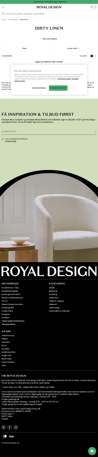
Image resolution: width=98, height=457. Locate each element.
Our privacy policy (64, 79)
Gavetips (5, 349)
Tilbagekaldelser (8, 324)
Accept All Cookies (58, 88)
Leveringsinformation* (11, 294)
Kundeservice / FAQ (10, 288)
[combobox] (73, 48)
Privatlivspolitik (8, 308)
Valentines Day (8, 335)
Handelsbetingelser (10, 291)
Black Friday (7, 359)
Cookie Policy (7, 311)
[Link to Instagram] (16, 427)
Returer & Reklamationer (12, 298)
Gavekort (6, 318)
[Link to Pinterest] (4, 427)
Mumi (4, 345)
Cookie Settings (39, 88)
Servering (53, 294)
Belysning (53, 291)
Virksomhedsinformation (12, 304)
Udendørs (6, 342)
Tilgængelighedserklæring (13, 321)
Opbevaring (54, 308)
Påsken (5, 339)
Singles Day (6, 355)
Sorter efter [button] (72, 48)
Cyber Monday (8, 362)
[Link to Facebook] (10, 427)
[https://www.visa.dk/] (11, 436)
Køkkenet (53, 304)
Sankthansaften (9, 352)
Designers (6, 314)
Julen (4, 365)
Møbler (52, 288)
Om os (4, 301)
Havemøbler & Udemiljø (59, 311)
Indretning (53, 298)
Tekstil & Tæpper (56, 301)
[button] (91, 7)
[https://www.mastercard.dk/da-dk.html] (5, 436)
